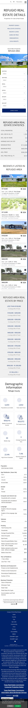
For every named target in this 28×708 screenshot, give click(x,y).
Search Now (14, 110)
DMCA (14, 634)
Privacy (14, 629)
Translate (24, 698)
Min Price (4, 71)
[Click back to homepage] (2, 1)
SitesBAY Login (14, 639)
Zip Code (14, 622)
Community (14, 624)
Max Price (4, 77)
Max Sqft (4, 103)
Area (14, 627)
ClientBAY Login (14, 636)
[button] (25, 2)
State (14, 614)
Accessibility (14, 631)
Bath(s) (4, 90)
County (14, 617)
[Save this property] (25, 176)
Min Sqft (4, 96)
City (14, 619)
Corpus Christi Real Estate (14, 612)
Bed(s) (3, 84)
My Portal (19, 1)
